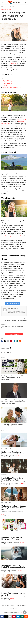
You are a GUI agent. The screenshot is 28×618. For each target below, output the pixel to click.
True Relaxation (7, 85)
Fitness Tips (4, 589)
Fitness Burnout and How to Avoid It (13, 594)
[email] (10, 616)
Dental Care (4, 474)
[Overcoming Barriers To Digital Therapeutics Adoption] (14, 553)
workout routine (21, 119)
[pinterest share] (11, 341)
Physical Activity (7, 81)
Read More (17, 455)
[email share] (8, 341)
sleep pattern (12, 63)
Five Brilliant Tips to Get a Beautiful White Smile (12, 479)
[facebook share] (2, 341)
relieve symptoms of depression (13, 236)
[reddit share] (20, 341)
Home (2, 6)
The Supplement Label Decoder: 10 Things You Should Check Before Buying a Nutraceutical (13, 377)
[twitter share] (5, 341)
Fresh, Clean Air (7, 83)
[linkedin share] (14, 341)
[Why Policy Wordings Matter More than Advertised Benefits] (14, 415)
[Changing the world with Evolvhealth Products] (14, 525)
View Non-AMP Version (21, 612)
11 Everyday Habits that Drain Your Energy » (15, 320)
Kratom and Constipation (11, 452)
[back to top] (25, 612)
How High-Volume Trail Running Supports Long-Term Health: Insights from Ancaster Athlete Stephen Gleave (13, 401)
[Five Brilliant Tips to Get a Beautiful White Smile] (14, 466)
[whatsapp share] (17, 341)
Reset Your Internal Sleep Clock (12, 87)
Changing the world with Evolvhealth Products (11, 538)
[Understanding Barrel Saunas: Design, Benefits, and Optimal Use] (14, 494)
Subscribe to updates (14, 303)
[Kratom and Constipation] (14, 440)
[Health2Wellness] (13, 2)
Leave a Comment (14, 334)
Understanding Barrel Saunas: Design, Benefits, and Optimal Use (13, 508)
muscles (17, 223)
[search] (26, 2)
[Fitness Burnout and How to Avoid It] (14, 581)
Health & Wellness (10, 6)
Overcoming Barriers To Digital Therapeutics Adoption (13, 566)
